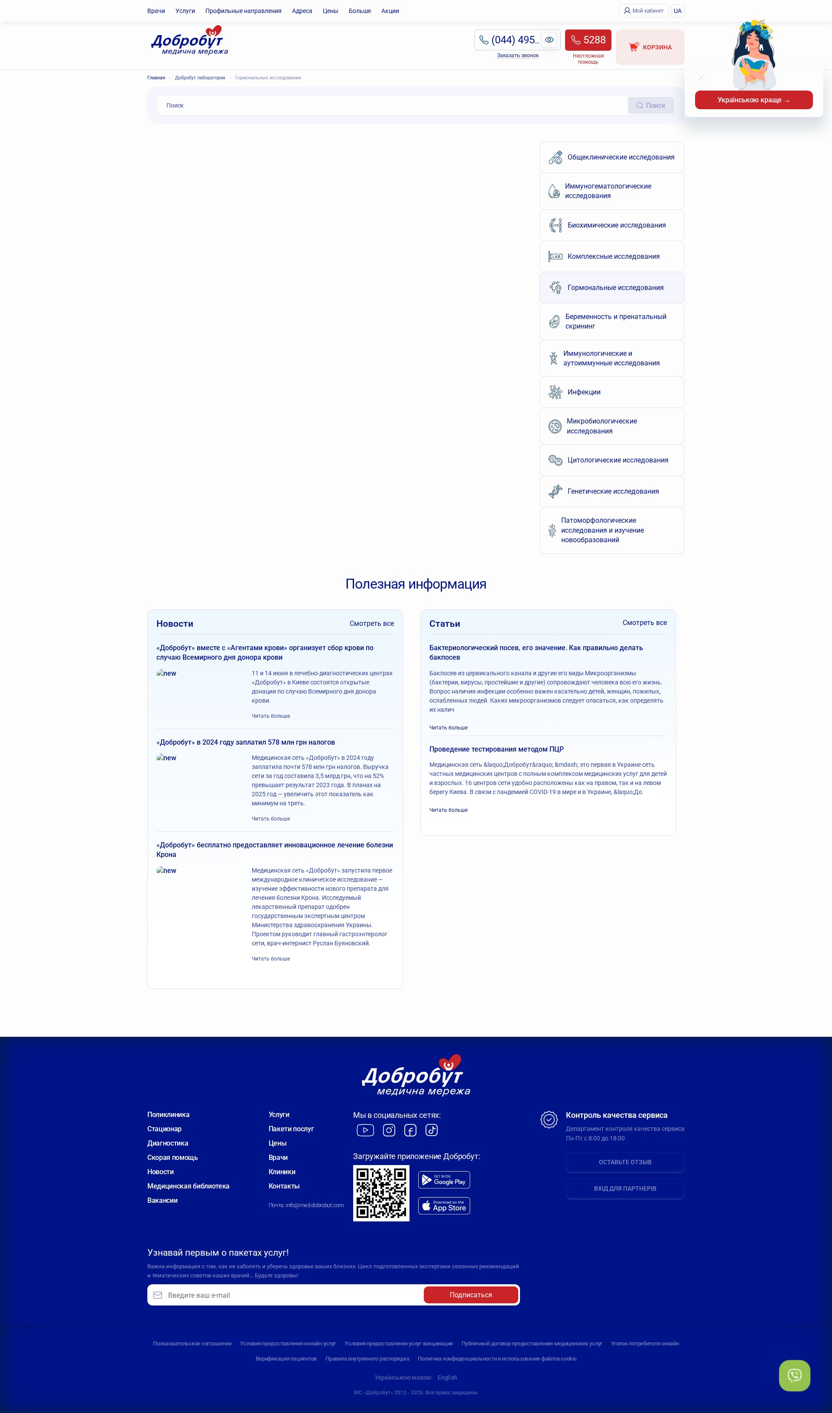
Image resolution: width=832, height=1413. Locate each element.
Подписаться (471, 1295)
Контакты (284, 1186)
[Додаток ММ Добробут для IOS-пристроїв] (444, 1206)
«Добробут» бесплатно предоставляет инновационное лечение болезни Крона (274, 850)
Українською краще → (754, 100)
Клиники (282, 1172)
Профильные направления (243, 10)
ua (678, 10)
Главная (156, 78)
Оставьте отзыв (625, 1162)
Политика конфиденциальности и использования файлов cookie (497, 1358)
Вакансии (162, 1200)
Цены (330, 10)
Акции (390, 10)
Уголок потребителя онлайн (645, 1343)
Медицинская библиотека (188, 1186)
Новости (160, 1172)
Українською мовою (403, 1377)
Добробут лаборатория (200, 78)
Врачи (156, 10)
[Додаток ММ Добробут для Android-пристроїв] (444, 1179)
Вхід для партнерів (625, 1188)
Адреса (302, 10)
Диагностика (167, 1143)
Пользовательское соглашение (192, 1343)
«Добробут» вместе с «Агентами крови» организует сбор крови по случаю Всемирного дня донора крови (265, 652)
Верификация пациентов (286, 1358)
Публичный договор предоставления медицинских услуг (532, 1343)
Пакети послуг (291, 1129)
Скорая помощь (172, 1157)
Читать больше (271, 716)
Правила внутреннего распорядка (367, 1358)
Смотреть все (372, 623)
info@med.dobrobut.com (315, 1205)
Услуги (185, 10)
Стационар (164, 1129)
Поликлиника (168, 1114)
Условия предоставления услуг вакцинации (398, 1343)
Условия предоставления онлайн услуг (288, 1343)
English (447, 1377)
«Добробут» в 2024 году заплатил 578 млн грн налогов (245, 742)
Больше (360, 10)
